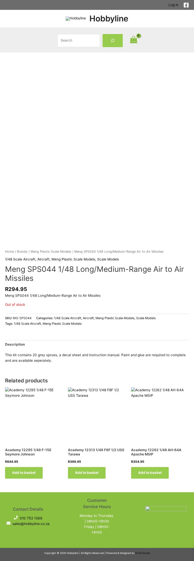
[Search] (113, 40)
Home (9, 251)
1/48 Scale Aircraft (20, 259)
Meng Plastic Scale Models (51, 251)
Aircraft (43, 259)
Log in (173, 5)
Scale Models (108, 259)
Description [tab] (15, 344)
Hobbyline (108, 18)
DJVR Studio (142, 552)
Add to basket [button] (24, 473)
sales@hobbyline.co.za (31, 524)
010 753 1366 (31, 518)
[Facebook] (186, 5)
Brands (22, 251)
